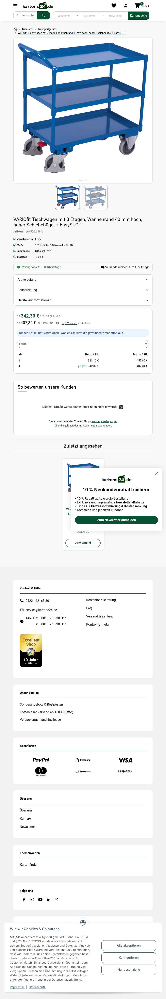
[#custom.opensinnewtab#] (31, 650)
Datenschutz (37, 987)
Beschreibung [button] (27, 290)
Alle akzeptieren (129, 945)
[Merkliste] (114, 5)
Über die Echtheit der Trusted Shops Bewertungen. (83, 425)
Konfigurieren (129, 958)
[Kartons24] (37, 6)
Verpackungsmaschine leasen (41, 720)
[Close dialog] (156, 473)
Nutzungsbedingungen (104, 421)
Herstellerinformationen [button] (34, 300)
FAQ (89, 608)
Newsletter (27, 827)
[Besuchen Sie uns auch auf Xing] (57, 899)
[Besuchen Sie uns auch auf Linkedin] (48, 899)
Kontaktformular (98, 624)
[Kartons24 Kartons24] (15, 29)
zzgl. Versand (69, 323)
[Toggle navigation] (15, 5)
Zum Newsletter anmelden (116, 520)
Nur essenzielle (129, 969)
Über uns (26, 810)
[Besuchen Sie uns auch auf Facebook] (24, 899)
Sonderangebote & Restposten (41, 704)
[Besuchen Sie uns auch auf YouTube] (40, 899)
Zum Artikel (83, 543)
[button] (125, 5)
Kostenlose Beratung (101, 600)
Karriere (25, 818)
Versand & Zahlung (100, 616)
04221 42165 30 (37, 601)
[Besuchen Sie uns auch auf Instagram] (32, 899)
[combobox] (83, 344)
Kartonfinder (28, 865)
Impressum (17, 987)
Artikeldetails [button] (27, 279)
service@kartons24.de (41, 610)
